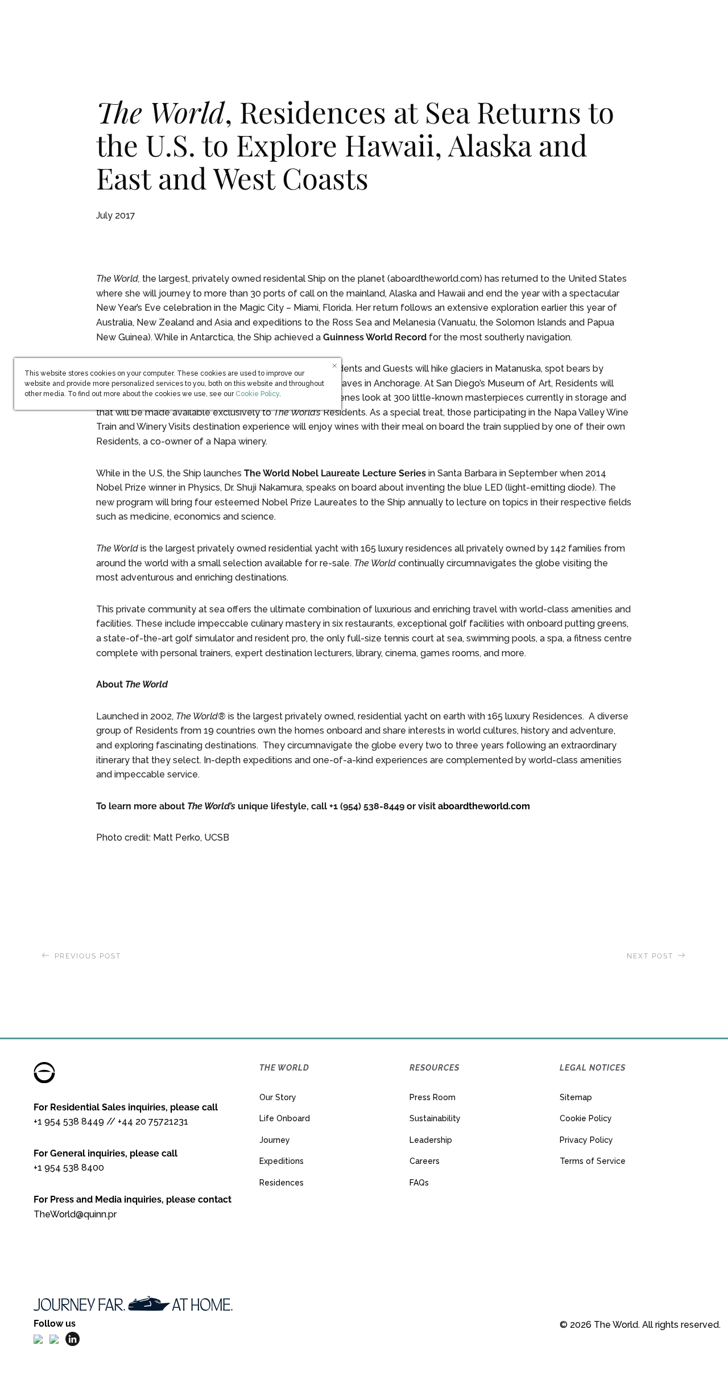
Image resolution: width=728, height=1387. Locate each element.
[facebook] (38, 1338)
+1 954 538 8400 (69, 1167)
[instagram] (54, 1338)
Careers (425, 1161)
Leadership (431, 1140)
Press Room (433, 1097)
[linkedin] (72, 1338)
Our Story (277, 1097)
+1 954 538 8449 (69, 1121)
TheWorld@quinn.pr (75, 1214)
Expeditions (281, 1161)
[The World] (363, 25)
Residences (281, 1182)
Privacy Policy (586, 1140)
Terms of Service (593, 1161)
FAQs (419, 1182)
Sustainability (435, 1118)
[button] (621, 25)
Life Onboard (284, 1118)
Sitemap (576, 1097)
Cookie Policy (586, 1118)
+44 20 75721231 (153, 1121)
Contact (672, 25)
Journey (274, 1140)
